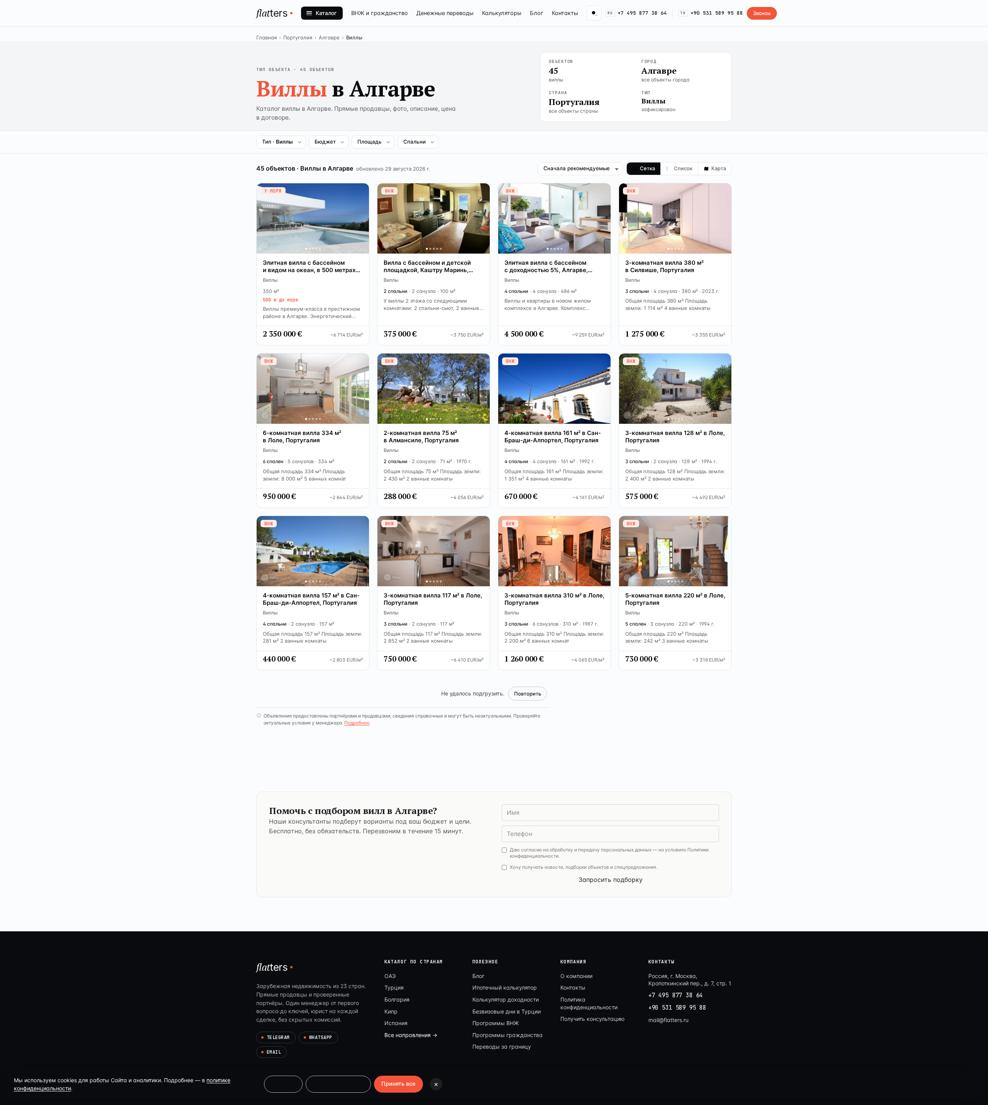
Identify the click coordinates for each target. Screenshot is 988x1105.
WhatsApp (320, 1037)
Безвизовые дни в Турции (506, 1011)
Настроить (283, 1084)
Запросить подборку (611, 879)
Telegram (278, 1037)
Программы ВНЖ (495, 1023)
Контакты (565, 13)
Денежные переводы (445, 13)
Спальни (414, 142)
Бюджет (325, 142)
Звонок (762, 13)
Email (274, 1052)
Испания (396, 1023)
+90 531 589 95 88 (711, 13)
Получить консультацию (592, 1018)
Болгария (396, 999)
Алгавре (329, 37)
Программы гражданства (507, 1035)
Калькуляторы (501, 13)
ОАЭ (390, 976)
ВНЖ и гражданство (379, 13)
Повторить (527, 693)
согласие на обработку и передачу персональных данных (586, 850)
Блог (536, 13)
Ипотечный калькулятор (504, 987)
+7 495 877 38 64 (637, 13)
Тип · (277, 142)
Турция (394, 987)
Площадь (369, 142)
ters (272, 12)
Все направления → (410, 1035)
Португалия (297, 37)
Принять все (398, 1083)
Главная (266, 37)
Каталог (326, 13)
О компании (576, 976)
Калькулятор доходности (505, 999)
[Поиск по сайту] (594, 13)
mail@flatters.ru (668, 1020)
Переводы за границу (501, 1046)
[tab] (644, 168)
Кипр (391, 1011)
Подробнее (356, 723)
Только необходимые (338, 1084)
